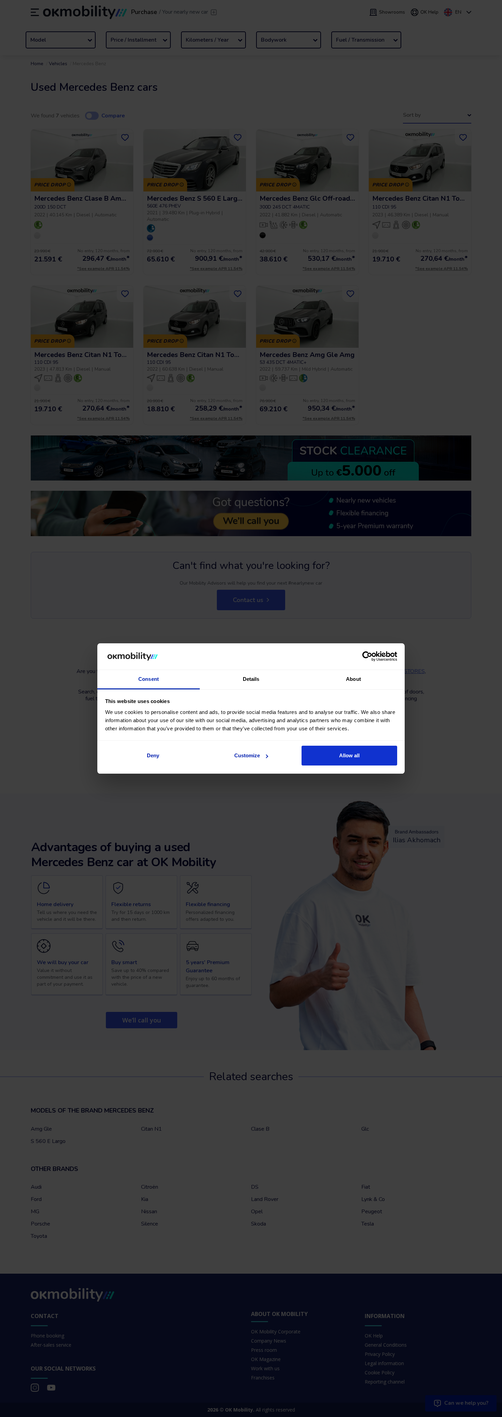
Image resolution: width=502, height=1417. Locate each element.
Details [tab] (251, 679)
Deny (153, 755)
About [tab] (353, 679)
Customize (247, 755)
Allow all (349, 755)
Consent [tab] (148, 679)
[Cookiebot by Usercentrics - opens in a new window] (367, 656)
